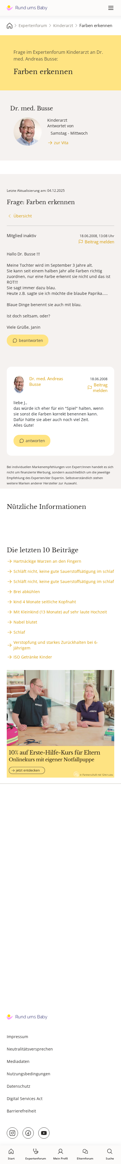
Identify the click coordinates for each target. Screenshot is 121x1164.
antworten (35, 440)
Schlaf (19, 632)
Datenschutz (18, 1086)
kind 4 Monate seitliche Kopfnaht (45, 601)
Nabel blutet (25, 622)
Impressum (17, 1036)
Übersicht (23, 216)
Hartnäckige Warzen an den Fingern (47, 561)
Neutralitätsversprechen (30, 1049)
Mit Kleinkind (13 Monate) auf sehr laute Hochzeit (60, 612)
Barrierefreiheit (21, 1111)
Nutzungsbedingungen (28, 1073)
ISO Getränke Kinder (33, 657)
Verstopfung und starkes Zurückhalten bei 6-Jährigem (56, 645)
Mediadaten (18, 1061)
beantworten (31, 340)
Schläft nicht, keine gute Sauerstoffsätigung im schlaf (64, 571)
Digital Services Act (24, 1098)
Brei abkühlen (27, 591)
